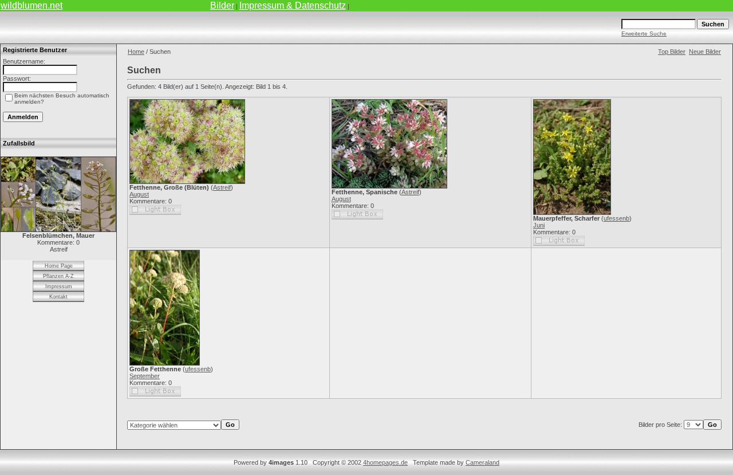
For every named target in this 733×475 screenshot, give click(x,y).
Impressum (58, 286)
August (139, 194)
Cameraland (482, 462)
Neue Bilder (705, 51)
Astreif (222, 187)
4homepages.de (385, 462)
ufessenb (616, 218)
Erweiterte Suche (644, 33)
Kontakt (58, 297)
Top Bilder (671, 51)
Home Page (59, 266)
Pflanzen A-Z (58, 276)
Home (136, 51)
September (144, 375)
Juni (539, 225)
